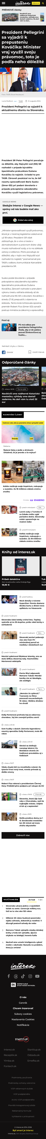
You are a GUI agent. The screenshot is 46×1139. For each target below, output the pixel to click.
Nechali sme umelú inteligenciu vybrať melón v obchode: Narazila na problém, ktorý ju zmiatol (24, 945)
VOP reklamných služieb (22, 1089)
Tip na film (41, 689)
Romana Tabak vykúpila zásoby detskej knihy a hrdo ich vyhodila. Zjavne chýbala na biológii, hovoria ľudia (24, 933)
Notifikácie (23, 1025)
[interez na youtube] (37, 975)
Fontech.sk (10, 1066)
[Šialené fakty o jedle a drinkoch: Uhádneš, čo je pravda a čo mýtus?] (23, 432)
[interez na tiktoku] (23, 975)
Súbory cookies (23, 1014)
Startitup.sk (34, 1049)
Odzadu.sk (33, 1055)
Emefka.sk (33, 1060)
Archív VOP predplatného (23, 1100)
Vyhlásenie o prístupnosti (23, 1116)
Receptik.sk (10, 1055)
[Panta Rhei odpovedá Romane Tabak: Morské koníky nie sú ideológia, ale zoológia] (9, 671)
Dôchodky (41, 633)
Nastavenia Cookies (23, 1019)
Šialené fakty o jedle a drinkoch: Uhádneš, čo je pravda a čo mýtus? (19, 451)
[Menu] (3, 3)
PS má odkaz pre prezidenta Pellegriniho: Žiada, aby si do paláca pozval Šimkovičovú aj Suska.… (30, 329)
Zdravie (41, 507)
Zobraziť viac (23, 835)
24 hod (31, 900)
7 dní (40, 900)
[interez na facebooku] (9, 975)
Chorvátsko (39, 794)
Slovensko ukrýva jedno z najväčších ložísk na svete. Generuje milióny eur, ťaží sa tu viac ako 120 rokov (23, 908)
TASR (21, 101)
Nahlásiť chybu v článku (13, 346)
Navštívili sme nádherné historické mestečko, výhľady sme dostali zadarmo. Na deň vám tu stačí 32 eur (21, 397)
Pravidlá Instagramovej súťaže (21, 1105)
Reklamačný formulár (21, 1111)
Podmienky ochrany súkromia (21, 1083)
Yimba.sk (9, 1060)
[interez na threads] (16, 975)
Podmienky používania (22, 1077)
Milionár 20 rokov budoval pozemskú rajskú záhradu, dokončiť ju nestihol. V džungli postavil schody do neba (24, 920)
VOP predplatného (21, 1094)
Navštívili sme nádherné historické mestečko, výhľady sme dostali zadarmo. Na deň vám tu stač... (29, 17)
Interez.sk (9, 1049)
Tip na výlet (22, 389)
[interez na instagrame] (30, 975)
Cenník (23, 1002)
